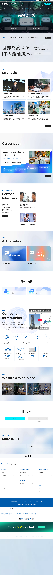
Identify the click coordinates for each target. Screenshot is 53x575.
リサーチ (29, 536)
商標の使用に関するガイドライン (16, 501)
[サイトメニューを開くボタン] (51, 6)
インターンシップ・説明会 (24, 475)
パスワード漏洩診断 (19, 513)
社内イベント (41, 480)
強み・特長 (3, 478)
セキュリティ (20, 536)
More (47, 37)
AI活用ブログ (22, 486)
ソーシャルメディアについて (42, 499)
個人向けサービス (43, 536)
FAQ (39, 491)
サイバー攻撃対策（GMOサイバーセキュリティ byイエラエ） (13, 514)
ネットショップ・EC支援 (10, 536)
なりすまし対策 (34, 514)
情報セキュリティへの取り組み (24, 499)
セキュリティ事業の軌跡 (40, 514)
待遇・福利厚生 (41, 472)
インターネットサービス (3, 536)
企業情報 (2, 472)
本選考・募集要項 (23, 472)
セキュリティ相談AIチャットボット (33, 513)
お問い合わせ (24, 501)
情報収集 (33, 536)
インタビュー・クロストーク (5, 486)
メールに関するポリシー (33, 499)
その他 (47, 536)
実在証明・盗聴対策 (3, 514)
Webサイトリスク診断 (25, 513)
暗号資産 (39, 536)
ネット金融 (36, 536)
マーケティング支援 (25, 536)
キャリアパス (3, 488)
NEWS (40, 488)
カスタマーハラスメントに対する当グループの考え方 (34, 501)
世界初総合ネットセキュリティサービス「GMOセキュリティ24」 (8, 513)
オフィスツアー (41, 478)
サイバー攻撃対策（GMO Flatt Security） (26, 514)
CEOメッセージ (3, 475)
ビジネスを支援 (16, 536)
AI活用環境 (22, 483)
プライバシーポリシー (16, 499)
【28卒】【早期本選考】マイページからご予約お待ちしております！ (26, 37)
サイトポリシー (9, 499)
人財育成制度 (41, 475)
